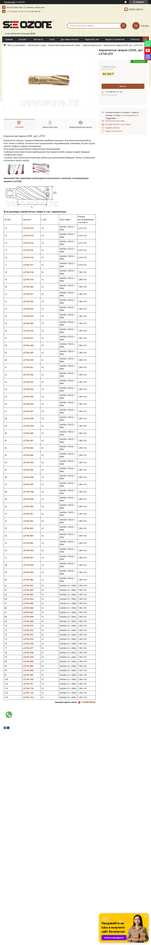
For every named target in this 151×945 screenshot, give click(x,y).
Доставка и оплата (70, 39)
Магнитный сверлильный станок (64, 45)
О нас (52, 39)
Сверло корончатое (92, 45)
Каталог (23, 39)
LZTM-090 (28, 670)
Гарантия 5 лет (92, 39)
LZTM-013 (28, 235)
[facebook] (5, 728)
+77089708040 (88, 702)
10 (32, 688)
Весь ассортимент (17, 45)
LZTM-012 (28, 228)
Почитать (135, 39)
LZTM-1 (27, 688)
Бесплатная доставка (115, 121)
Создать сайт (10, 2)
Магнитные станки (37, 45)
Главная (9, 39)
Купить (123, 86)
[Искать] (123, 26)
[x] (8, 728)
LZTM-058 (28, 565)
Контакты (38, 39)
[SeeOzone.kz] (28, 23)
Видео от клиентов (114, 39)
